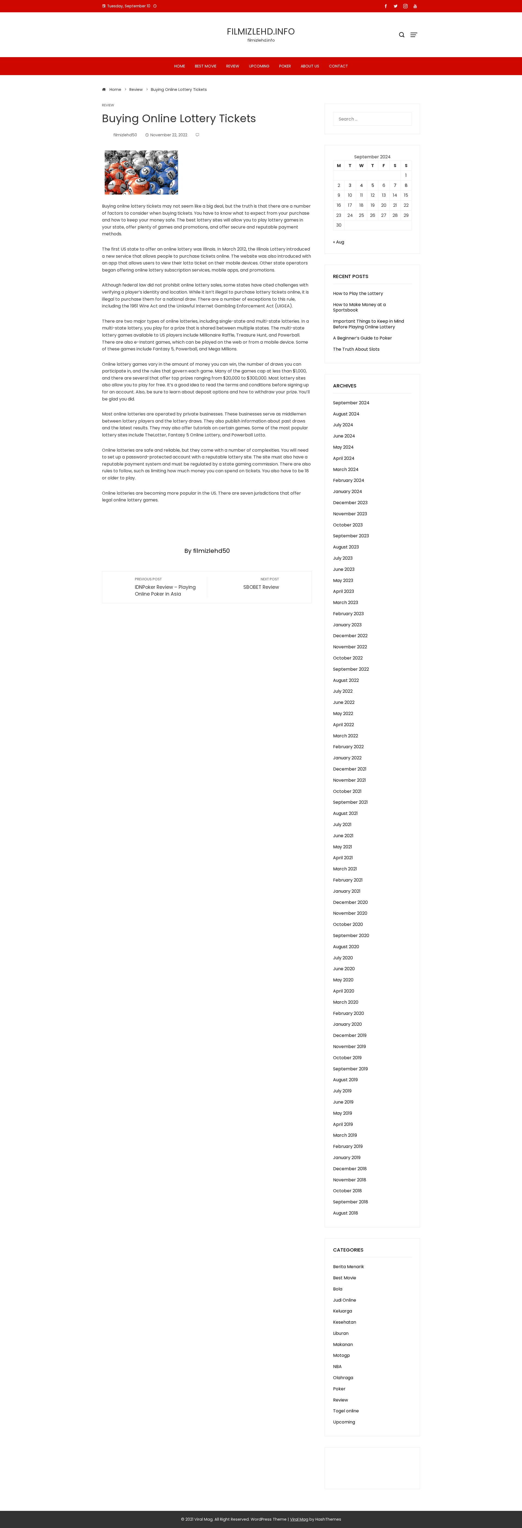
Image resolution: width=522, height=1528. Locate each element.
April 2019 (343, 1124)
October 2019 (347, 1058)
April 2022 (343, 725)
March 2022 (345, 736)
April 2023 (343, 591)
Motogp (341, 1355)
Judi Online (344, 1300)
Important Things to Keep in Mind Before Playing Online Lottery (368, 324)
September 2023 (351, 536)
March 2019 (345, 1135)
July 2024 (343, 425)
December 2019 (349, 1035)
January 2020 (347, 1024)
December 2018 (350, 1169)
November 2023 (350, 514)
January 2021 (347, 891)
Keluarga (342, 1311)
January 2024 (347, 491)
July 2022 (343, 691)
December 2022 (350, 636)
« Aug (338, 242)
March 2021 (345, 869)
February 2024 (348, 480)
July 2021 (342, 824)
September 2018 (350, 1202)
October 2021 (347, 791)
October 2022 (348, 658)
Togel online (346, 1411)
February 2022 (348, 747)
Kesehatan (344, 1322)
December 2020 (350, 902)
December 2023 (350, 503)
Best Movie (205, 66)
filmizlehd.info (261, 31)
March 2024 (346, 469)
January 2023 (347, 625)
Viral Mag (299, 1519)
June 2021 (343, 836)
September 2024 (351, 403)
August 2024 (346, 414)
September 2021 (350, 802)
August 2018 (345, 1213)
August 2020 (346, 947)
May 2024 (343, 447)
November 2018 (349, 1180)
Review (232, 66)
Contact (338, 66)
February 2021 (348, 880)
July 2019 (342, 1091)
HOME (179, 66)
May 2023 (343, 580)
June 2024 (344, 436)
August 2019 (345, 1080)
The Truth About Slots (356, 349)
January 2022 (347, 758)
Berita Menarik (348, 1267)
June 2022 (344, 702)
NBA (337, 1366)
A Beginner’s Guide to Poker (362, 338)
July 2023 (343, 558)
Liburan (341, 1333)
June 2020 (344, 969)
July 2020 (343, 958)
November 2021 (349, 780)
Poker (285, 66)
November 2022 (350, 647)
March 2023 (345, 602)
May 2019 (342, 1113)
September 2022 (351, 669)
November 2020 (350, 913)
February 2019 (348, 1146)
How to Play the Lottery (358, 293)
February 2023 (348, 614)
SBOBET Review (261, 583)
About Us (310, 66)
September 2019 (350, 1069)
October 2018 (347, 1191)
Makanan (343, 1344)
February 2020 (348, 1013)
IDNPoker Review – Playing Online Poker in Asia (165, 587)
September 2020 (351, 935)
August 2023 (346, 547)
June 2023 (344, 569)
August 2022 (346, 680)
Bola (337, 1289)
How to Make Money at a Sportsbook (359, 307)
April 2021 (343, 858)
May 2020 (343, 980)
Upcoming (259, 66)
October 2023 (348, 525)
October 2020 (348, 924)
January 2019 (347, 1157)
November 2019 (349, 1046)
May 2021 (342, 847)
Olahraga (343, 1378)
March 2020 (345, 1002)
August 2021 (345, 813)
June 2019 (343, 1102)
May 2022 (343, 713)
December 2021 (349, 769)
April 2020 (343, 991)
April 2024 (344, 458)
